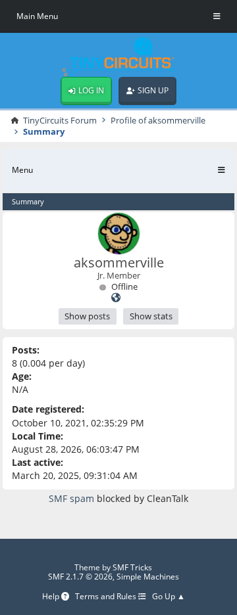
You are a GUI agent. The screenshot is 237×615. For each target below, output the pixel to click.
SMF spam (71, 498)
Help (51, 596)
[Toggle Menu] (217, 16)
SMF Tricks (132, 567)
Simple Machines (148, 576)
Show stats (151, 316)
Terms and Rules (106, 596)
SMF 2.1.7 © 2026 (80, 576)
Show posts (87, 316)
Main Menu (37, 16)
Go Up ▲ (168, 596)
